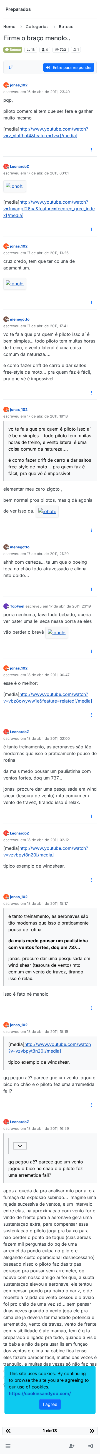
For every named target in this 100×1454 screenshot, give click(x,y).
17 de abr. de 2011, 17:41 (47, 326)
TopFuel (17, 606)
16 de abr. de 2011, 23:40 (48, 91)
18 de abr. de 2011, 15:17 (47, 903)
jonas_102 (19, 85)
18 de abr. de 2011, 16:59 (48, 1128)
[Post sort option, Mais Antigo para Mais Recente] (11, 67)
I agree (50, 1404)
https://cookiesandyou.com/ (40, 1393)
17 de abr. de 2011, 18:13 (47, 416)
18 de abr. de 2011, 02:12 (48, 840)
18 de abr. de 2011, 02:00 (48, 738)
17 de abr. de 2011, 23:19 (70, 606)
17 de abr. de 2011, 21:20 (48, 553)
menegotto (19, 319)
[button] (8, 1446)
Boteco (15, 50)
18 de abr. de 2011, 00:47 (48, 675)
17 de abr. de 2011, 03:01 (48, 173)
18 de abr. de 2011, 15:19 (47, 1031)
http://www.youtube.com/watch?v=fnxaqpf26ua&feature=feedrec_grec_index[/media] (49, 208)
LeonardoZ (19, 166)
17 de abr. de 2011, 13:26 (48, 253)
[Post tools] (92, 150)
